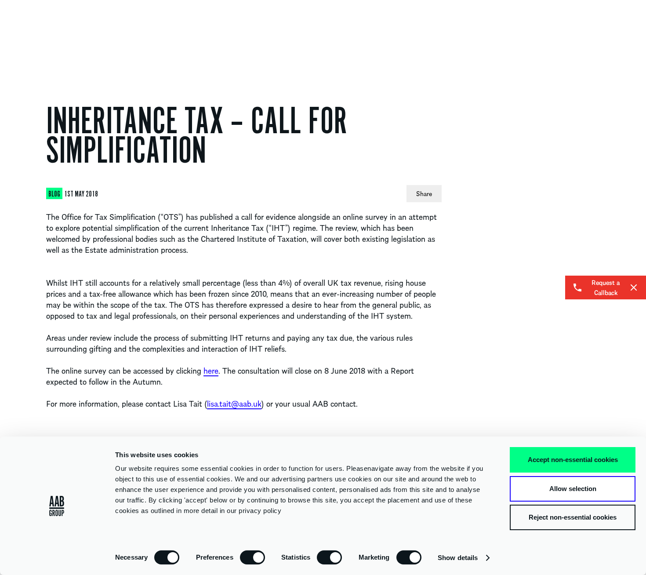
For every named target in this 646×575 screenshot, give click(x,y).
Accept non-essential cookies (573, 459)
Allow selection (572, 488)
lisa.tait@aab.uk (234, 403)
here (210, 370)
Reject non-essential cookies (573, 517)
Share (424, 193)
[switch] (252, 557)
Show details (458, 557)
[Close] (633, 287)
